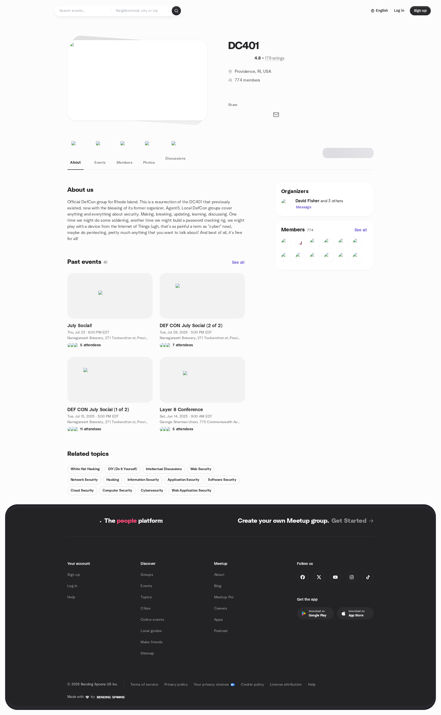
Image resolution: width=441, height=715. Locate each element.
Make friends (152, 642)
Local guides (151, 631)
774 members (247, 80)
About (219, 575)
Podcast (221, 631)
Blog (218, 586)
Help (71, 597)
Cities (146, 608)
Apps (218, 620)
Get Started (349, 521)
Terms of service (144, 684)
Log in (72, 586)
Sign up (73, 575)
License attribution (286, 684)
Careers (220, 608)
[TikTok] (368, 577)
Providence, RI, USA (253, 71)
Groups (147, 575)
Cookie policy (252, 684)
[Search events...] (176, 10)
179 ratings (275, 58)
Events (146, 586)
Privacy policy (176, 684)
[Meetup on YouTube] (335, 577)
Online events (152, 620)
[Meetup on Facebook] (302, 577)
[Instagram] (351, 577)
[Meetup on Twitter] (319, 577)
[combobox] (142, 10)
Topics (146, 597)
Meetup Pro (224, 597)
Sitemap (147, 653)
